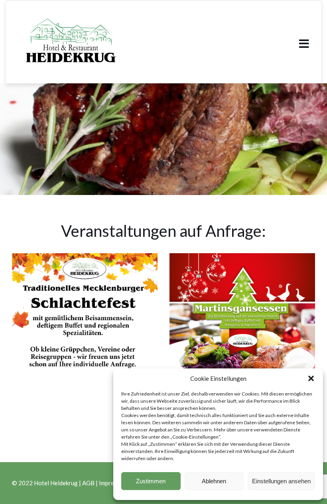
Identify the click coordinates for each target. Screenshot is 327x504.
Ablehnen (214, 481)
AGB (88, 482)
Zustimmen (150, 481)
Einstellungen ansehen (281, 481)
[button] (311, 378)
